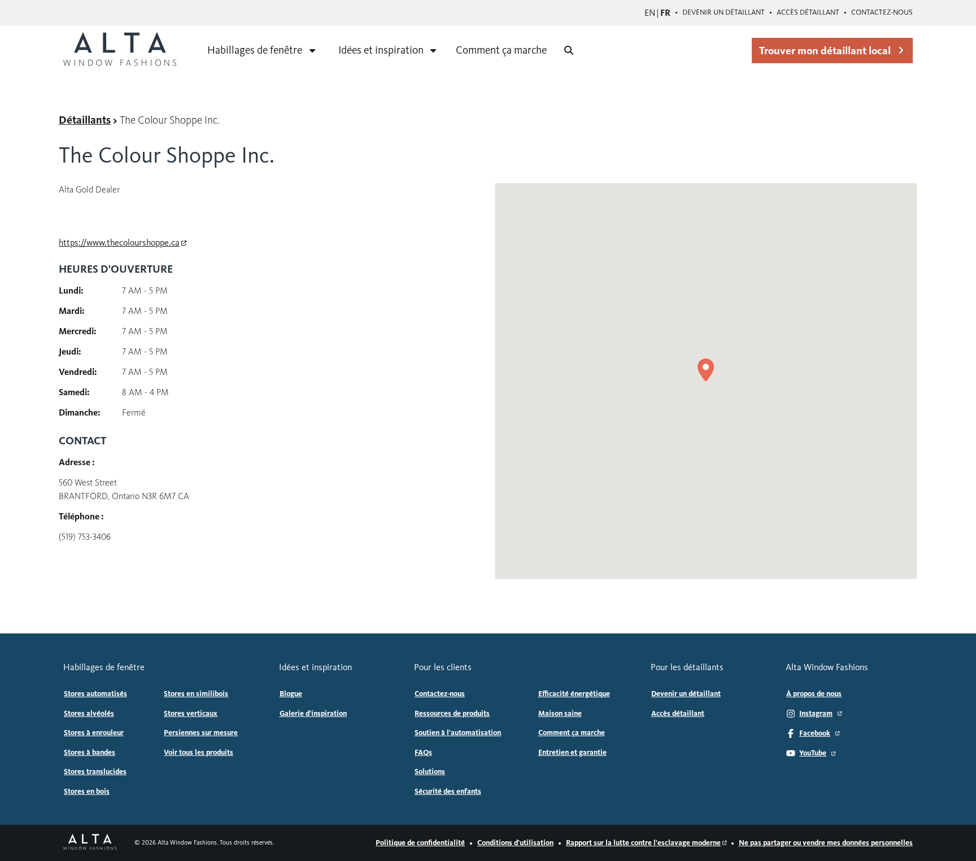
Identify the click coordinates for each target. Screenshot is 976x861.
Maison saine (560, 713)
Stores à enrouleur (94, 732)
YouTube (812, 753)
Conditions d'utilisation (515, 842)
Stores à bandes (89, 752)
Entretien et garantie (572, 752)
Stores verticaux (190, 713)
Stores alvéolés (89, 713)
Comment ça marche (501, 49)
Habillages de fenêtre (254, 49)
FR (665, 12)
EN (649, 12)
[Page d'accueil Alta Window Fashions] (89, 843)
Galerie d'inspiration (313, 713)
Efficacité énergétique (574, 693)
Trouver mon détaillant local (825, 50)
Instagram (816, 713)
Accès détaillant (808, 12)
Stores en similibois (196, 693)
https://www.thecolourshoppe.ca (119, 242)
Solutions (430, 771)
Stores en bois (87, 791)
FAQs (423, 752)
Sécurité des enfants (448, 791)
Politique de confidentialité (420, 842)
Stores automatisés (95, 693)
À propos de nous (814, 693)
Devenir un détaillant (723, 12)
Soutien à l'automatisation (458, 732)
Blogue (291, 693)
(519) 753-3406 (85, 536)
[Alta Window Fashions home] (119, 50)
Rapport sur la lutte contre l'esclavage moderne (643, 842)
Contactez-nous (882, 12)
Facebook (814, 733)
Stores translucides (95, 771)
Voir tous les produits (198, 752)
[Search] (569, 50)
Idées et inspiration (381, 49)
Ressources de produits (452, 713)
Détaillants (85, 119)
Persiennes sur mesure (201, 732)
